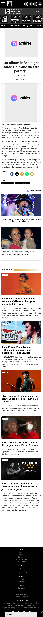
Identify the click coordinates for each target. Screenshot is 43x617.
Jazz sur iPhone (22, 594)
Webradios (16, 26)
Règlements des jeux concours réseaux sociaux (21, 603)
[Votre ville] (26, 4)
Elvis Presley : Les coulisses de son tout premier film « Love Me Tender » (20, 399)
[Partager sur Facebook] (11, 175)
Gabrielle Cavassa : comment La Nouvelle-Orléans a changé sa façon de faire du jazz (20, 301)
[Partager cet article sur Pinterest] (21, 175)
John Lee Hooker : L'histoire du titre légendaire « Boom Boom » (20, 444)
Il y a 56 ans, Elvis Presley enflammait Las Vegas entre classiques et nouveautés (17, 350)
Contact (21, 552)
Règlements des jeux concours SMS (21, 605)
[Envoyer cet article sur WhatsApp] (26, 175)
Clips (21, 568)
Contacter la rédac (21, 573)
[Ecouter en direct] (31, 4)
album (7, 183)
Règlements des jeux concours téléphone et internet (21, 608)
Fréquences (29, 26)
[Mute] (37, 11)
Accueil (4, 26)
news (12, 183)
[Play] (3, 17)
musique (18, 183)
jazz (3, 183)
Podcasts (21, 579)
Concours (21, 588)
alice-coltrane (26, 183)
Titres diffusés (21, 559)
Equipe (21, 555)
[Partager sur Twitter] (16, 175)
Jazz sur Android (21, 597)
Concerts (21, 570)
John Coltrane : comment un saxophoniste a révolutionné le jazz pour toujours (19, 486)
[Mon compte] (40, 4)
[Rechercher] (35, 4)
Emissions (21, 557)
